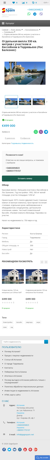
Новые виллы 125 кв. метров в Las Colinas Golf (11, 291)
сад (12, 327)
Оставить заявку (25, 178)
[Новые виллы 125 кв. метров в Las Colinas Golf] (13, 276)
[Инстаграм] (20, 450)
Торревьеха (16, 143)
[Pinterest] (30, 450)
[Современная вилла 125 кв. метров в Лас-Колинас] (37, 276)
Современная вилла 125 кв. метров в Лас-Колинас (36, 291)
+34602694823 (35, 9)
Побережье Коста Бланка (15, 372)
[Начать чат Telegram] (35, 14)
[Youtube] (25, 450)
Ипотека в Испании (13, 376)
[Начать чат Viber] (41, 14)
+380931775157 (13, 170)
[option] (11, 101)
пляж (5, 327)
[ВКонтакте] (14, 450)
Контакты (8, 368)
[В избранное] (22, 307)
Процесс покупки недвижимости (18, 355)
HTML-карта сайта (12, 395)
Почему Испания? (12, 351)
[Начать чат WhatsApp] (30, 14)
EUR (45, 2)
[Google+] (35, 450)
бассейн (19, 322)
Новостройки (7, 322)
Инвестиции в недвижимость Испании (21, 390)
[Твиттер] (9, 450)
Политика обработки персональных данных (23, 386)
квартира (29, 322)
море (38, 322)
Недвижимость (27, 143)
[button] (42, 457)
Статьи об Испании (13, 359)
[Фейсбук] (4, 450)
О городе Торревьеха (13, 363)
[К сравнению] (18, 307)
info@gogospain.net (25, 434)
